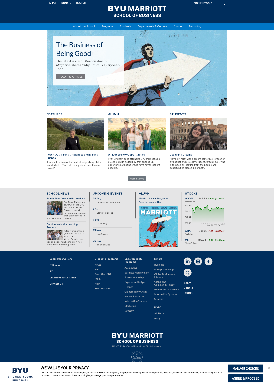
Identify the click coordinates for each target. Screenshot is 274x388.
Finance (128, 286)
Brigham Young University (131, 346)
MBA (97, 269)
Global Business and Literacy (165, 275)
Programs (107, 26)
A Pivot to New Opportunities (126, 154)
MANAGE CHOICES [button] (246, 368)
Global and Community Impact (164, 283)
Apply (187, 283)
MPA (97, 283)
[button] (269, 367)
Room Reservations (60, 259)
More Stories (137, 178)
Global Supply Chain (135, 291)
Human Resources (134, 296)
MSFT (188, 239)
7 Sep (96, 219)
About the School (84, 26)
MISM (98, 278)
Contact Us (56, 283)
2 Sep (96, 209)
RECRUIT (81, 2)
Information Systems (135, 301)
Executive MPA (103, 288)
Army (157, 318)
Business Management (136, 272)
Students (125, 26)
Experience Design (134, 282)
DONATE (66, 2)
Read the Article (70, 76)
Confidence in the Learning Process (62, 226)
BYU (51, 271)
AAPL (188, 231)
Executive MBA (103, 274)
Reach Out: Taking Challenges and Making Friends (72, 156)
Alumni (178, 26)
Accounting (130, 267)
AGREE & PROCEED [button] (245, 378)
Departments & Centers (152, 26)
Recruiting (195, 26)
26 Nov (97, 241)
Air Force (159, 313)
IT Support (55, 265)
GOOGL (189, 198)
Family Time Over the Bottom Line (66, 198)
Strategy (129, 310)
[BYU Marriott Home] (137, 10)
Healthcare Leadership (166, 289)
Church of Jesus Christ (62, 277)
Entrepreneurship (134, 277)
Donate (188, 288)
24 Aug (97, 198)
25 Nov (97, 230)
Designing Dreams (181, 154)
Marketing (130, 305)
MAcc (98, 264)
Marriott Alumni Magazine (153, 198)
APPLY (52, 2)
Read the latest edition (150, 202)
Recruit (188, 292)
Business (159, 264)
